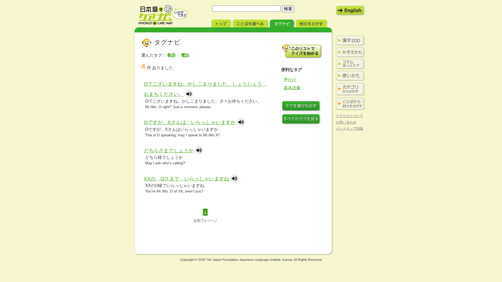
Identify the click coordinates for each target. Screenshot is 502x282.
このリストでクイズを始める (302, 51)
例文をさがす (311, 22)
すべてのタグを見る (302, 119)
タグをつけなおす (302, 106)
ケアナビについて (349, 116)
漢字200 (349, 40)
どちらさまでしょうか (168, 150)
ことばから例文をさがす (349, 104)
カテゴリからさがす (349, 89)
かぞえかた (349, 52)
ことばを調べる (250, 22)
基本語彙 (292, 88)
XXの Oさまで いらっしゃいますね (186, 178)
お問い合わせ (346, 122)
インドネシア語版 (349, 129)
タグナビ (282, 22)
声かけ (290, 79)
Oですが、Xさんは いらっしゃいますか (190, 122)
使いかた (349, 75)
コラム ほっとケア (349, 64)
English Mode (350, 10)
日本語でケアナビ (163, 15)
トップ (221, 22)
